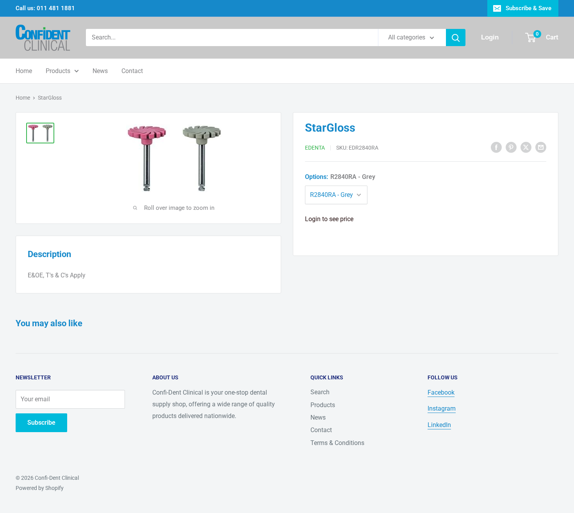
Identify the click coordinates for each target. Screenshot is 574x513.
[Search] (455, 37)
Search (320, 392)
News (100, 71)
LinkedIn (439, 425)
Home (24, 71)
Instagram (442, 408)
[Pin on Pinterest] (511, 147)
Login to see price (329, 219)
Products (58, 71)
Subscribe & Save (528, 8)
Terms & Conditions (337, 443)
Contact (132, 71)
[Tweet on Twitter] (526, 147)
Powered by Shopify (40, 488)
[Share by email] (540, 147)
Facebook (441, 392)
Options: (340, 177)
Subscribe (41, 422)
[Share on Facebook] (496, 147)
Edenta (315, 148)
